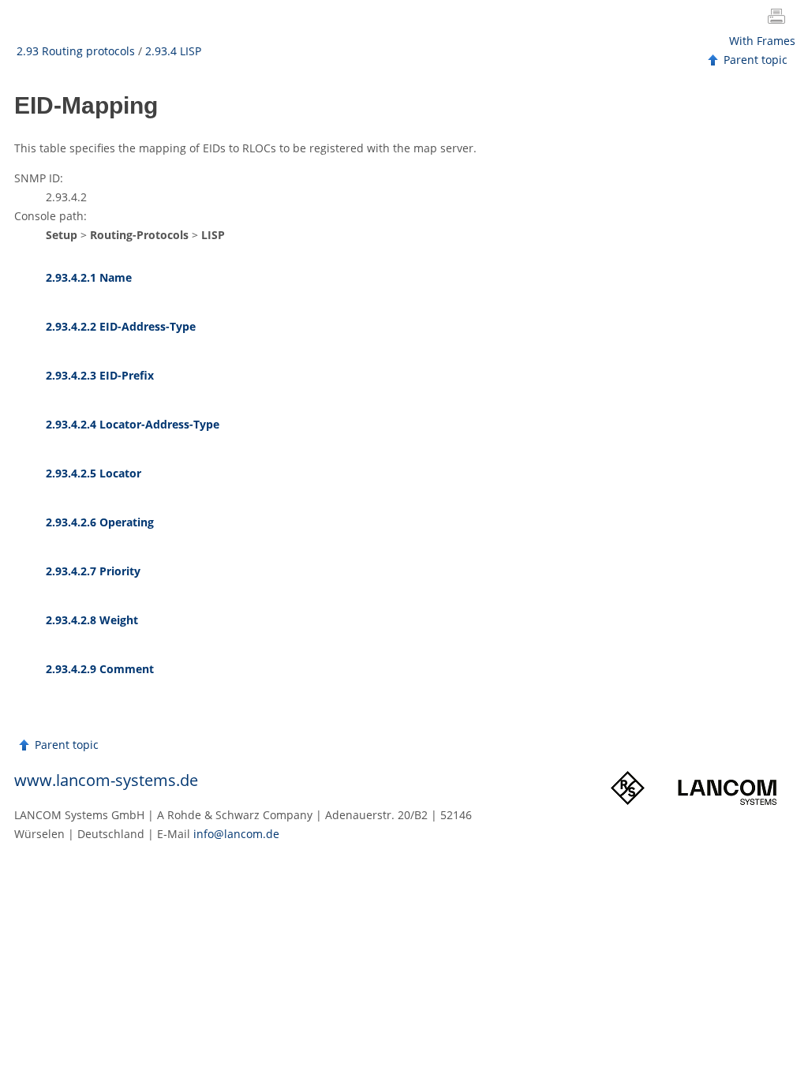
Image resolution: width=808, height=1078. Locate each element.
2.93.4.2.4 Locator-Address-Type (132, 424)
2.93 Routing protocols (76, 50)
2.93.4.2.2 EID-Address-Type (121, 326)
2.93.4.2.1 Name (89, 277)
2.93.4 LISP (173, 50)
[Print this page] (779, 18)
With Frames (762, 40)
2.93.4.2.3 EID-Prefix (100, 375)
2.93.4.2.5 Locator (93, 473)
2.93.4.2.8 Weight (92, 619)
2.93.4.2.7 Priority (93, 570)
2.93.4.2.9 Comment (100, 668)
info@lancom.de (236, 833)
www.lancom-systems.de (106, 780)
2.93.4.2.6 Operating (100, 522)
